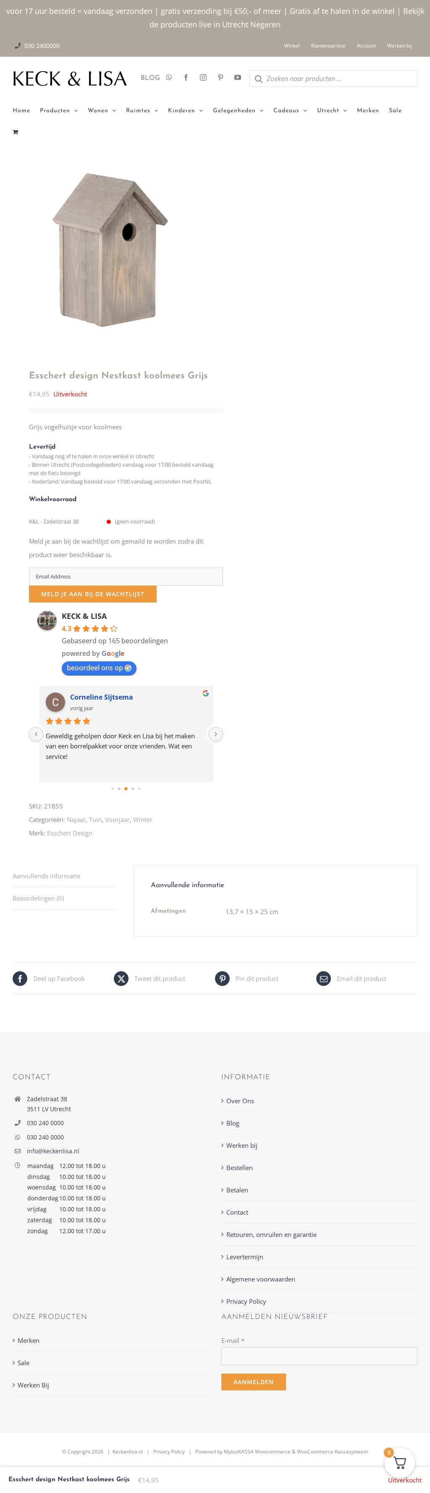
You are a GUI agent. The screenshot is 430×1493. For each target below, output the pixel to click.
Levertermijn (244, 1257)
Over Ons (240, 1101)
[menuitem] (26, 111)
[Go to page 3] (132, 788)
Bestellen (239, 1167)
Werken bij (241, 1145)
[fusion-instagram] (203, 78)
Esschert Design (69, 833)
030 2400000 (42, 46)
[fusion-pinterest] (220, 78)
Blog (232, 1123)
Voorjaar (117, 819)
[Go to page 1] (119, 788)
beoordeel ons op (95, 667)
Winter (142, 819)
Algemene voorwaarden (260, 1279)
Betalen (237, 1190)
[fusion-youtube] (237, 78)
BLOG (147, 78)
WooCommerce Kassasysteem (332, 1451)
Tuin (95, 819)
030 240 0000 (45, 1123)
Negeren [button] (265, 24)
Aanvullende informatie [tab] (46, 876)
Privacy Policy (246, 1301)
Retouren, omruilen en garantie (271, 1234)
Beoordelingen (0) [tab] (38, 898)
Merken (28, 1340)
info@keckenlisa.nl (53, 1151)
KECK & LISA (84, 616)
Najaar (76, 819)
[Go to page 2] (126, 788)
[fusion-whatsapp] (169, 78)
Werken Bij (33, 1385)
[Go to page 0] (112, 788)
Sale (23, 1362)
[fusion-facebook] (186, 78)
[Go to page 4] (139, 788)
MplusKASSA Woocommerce (257, 1451)
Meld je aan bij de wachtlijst (92, 594)
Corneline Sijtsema (101, 697)
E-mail (232, 1340)
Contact (237, 1212)
